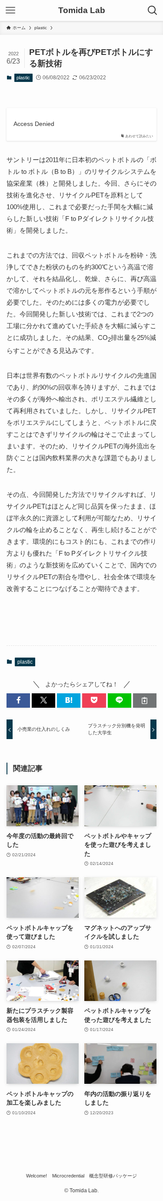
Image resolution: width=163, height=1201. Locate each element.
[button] (18, 700)
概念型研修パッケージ (113, 1175)
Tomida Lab (81, 11)
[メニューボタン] (10, 10)
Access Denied (33, 124)
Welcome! (36, 1175)
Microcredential (68, 1175)
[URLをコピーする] (144, 700)
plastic (23, 77)
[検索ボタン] (152, 10)
